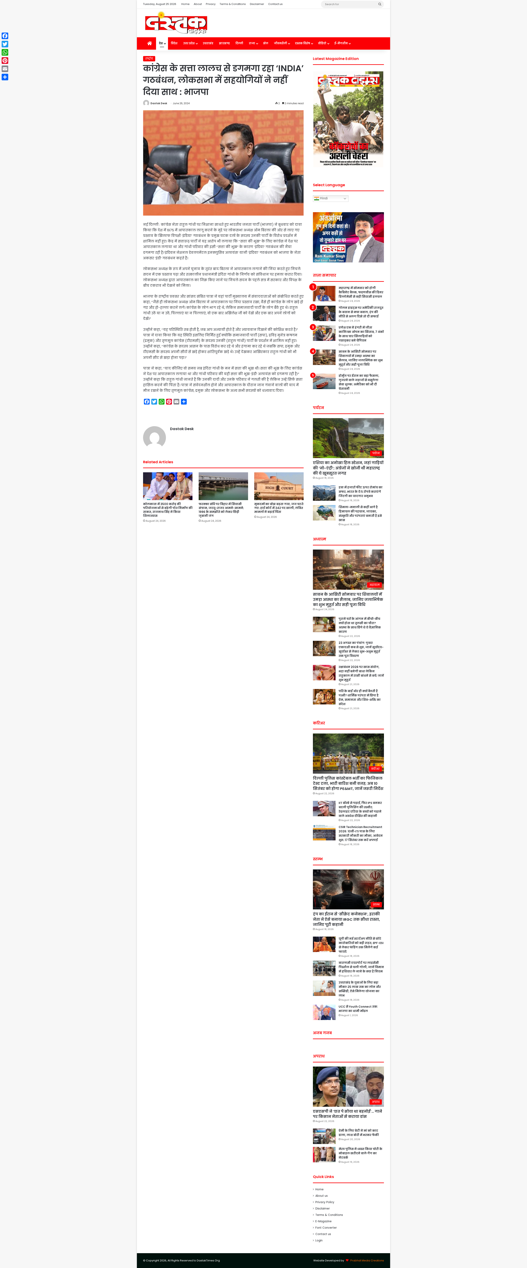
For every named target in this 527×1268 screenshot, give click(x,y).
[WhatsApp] (5, 52)
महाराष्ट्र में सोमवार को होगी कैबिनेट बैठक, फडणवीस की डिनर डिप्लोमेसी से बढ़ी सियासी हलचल (361, 292)
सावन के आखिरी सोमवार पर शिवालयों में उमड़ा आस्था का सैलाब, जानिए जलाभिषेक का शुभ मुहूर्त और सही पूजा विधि (361, 358)
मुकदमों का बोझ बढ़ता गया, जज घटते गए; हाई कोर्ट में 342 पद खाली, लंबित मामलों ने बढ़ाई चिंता (278, 508)
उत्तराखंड (208, 43)
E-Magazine (323, 1221)
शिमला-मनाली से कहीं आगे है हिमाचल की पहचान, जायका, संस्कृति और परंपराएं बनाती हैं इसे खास (360, 513)
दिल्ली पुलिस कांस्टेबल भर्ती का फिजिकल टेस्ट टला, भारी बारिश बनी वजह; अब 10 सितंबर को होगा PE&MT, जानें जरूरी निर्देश (348, 783)
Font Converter (326, 1228)
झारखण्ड (224, 43)
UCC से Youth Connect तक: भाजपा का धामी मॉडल (358, 1009)
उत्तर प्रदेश (189, 43)
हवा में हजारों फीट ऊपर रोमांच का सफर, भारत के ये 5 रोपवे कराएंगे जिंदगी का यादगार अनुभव (360, 491)
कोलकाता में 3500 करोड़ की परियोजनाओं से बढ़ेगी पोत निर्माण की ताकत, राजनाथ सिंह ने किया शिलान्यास (167, 510)
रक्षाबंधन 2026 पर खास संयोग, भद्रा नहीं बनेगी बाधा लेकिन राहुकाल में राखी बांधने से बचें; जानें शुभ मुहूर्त (361, 673)
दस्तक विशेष (302, 43)
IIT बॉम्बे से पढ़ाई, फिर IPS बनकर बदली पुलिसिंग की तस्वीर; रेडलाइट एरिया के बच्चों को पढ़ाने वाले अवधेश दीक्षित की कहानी (360, 809)
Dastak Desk (158, 103)
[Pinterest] (5, 60)
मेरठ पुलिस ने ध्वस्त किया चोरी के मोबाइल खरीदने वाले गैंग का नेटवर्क (360, 1153)
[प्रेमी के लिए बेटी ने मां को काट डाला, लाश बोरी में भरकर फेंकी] (324, 1136)
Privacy (211, 4)
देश (161, 43)
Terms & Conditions (233, 4)
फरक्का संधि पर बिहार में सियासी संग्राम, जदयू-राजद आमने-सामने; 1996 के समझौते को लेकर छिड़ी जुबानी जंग (221, 510)
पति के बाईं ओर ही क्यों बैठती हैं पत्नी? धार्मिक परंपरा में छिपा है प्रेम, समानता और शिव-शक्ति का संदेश (360, 697)
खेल (265, 43)
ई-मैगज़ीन (341, 43)
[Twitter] (5, 44)
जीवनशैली (280, 43)
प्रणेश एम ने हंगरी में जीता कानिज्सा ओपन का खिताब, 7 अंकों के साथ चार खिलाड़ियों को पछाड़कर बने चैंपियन (361, 334)
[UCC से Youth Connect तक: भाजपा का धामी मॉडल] (324, 1012)
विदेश (174, 43)
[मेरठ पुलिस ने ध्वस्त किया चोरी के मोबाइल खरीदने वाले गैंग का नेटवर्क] (324, 1154)
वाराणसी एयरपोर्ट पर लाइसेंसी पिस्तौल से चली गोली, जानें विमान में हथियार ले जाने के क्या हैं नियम (361, 967)
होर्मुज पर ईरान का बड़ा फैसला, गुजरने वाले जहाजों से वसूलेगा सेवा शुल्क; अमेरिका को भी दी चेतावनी (359, 382)
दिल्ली (239, 43)
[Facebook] (5, 36)
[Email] (5, 69)
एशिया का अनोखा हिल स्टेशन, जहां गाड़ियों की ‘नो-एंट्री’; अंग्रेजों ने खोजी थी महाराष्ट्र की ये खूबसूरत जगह (348, 468)
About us (321, 1196)
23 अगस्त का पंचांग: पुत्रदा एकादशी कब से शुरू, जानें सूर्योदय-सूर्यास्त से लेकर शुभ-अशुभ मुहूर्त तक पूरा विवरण (361, 649)
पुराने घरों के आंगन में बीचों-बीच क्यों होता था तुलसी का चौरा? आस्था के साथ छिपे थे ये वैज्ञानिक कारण (360, 625)
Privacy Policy (324, 1202)
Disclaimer (257, 4)
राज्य (252, 43)
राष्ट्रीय (149, 59)
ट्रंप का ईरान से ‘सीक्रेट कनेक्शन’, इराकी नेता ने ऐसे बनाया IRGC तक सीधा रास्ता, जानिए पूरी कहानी (346, 919)
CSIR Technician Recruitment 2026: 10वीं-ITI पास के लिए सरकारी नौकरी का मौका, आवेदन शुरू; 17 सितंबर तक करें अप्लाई (361, 833)
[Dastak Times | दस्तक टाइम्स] (176, 23)
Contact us (275, 4)
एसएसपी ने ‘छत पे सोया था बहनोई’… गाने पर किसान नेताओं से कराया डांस (347, 1114)
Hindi (323, 198)
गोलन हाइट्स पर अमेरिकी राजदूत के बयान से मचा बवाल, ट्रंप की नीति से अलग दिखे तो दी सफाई (361, 312)
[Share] (5, 77)
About (198, 4)
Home (185, 4)
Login (319, 1240)
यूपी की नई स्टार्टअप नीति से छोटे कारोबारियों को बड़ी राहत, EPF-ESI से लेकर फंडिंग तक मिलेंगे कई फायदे (361, 945)
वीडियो (322, 43)
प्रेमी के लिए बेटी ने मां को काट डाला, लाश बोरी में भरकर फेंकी (359, 1133)
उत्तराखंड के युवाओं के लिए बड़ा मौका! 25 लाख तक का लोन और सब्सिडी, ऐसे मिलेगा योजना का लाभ (360, 989)
